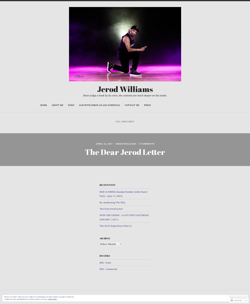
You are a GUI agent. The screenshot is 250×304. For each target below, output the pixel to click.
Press (147, 105)
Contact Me (132, 105)
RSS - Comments (108, 269)
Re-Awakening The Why (112, 202)
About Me (57, 105)
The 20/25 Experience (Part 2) (116, 225)
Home (43, 105)
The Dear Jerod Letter (125, 152)
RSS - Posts (105, 262)
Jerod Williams (125, 89)
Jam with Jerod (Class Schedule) (99, 105)
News (71, 105)
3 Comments (146, 143)
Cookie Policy (52, 299)
